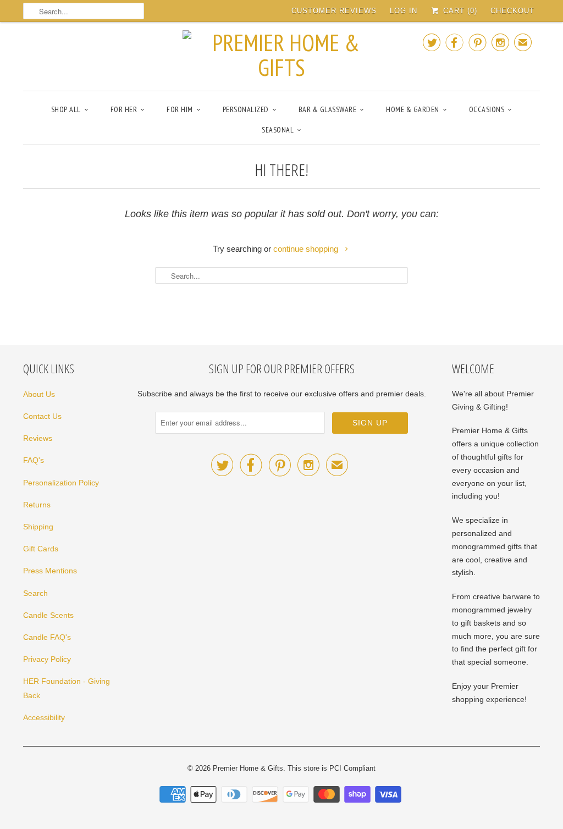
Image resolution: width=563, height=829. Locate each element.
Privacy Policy (47, 659)
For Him (180, 109)
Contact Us (42, 416)
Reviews (37, 438)
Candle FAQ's (47, 637)
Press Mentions (50, 570)
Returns (37, 504)
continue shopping (306, 248)
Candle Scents (48, 615)
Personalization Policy (61, 482)
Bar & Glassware (328, 109)
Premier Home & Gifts (248, 768)
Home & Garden (412, 109)
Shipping (38, 526)
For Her (124, 109)
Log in (403, 11)
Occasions (487, 109)
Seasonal (278, 130)
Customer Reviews (334, 11)
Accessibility (44, 717)
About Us (39, 394)
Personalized (246, 109)
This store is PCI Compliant (332, 768)
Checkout (512, 11)
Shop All (66, 109)
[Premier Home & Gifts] (281, 55)
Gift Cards (40, 548)
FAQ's (33, 460)
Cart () (458, 11)
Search (35, 593)
